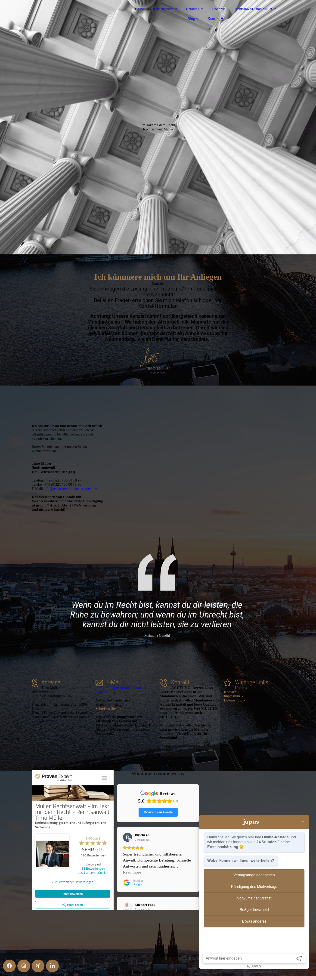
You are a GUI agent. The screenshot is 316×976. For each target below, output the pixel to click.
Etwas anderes (254, 921)
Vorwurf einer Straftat (254, 898)
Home (139, 9)
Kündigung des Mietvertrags (254, 887)
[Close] (303, 821)
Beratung (192, 9)
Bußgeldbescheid (254, 910)
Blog (191, 19)
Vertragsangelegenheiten (254, 875)
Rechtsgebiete (163, 9)
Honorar (218, 9)
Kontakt (213, 19)
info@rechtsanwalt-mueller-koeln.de (70, 489)
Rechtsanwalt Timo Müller (252, 9)
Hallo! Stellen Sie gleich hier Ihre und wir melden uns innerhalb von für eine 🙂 (251, 842)
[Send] (298, 958)
